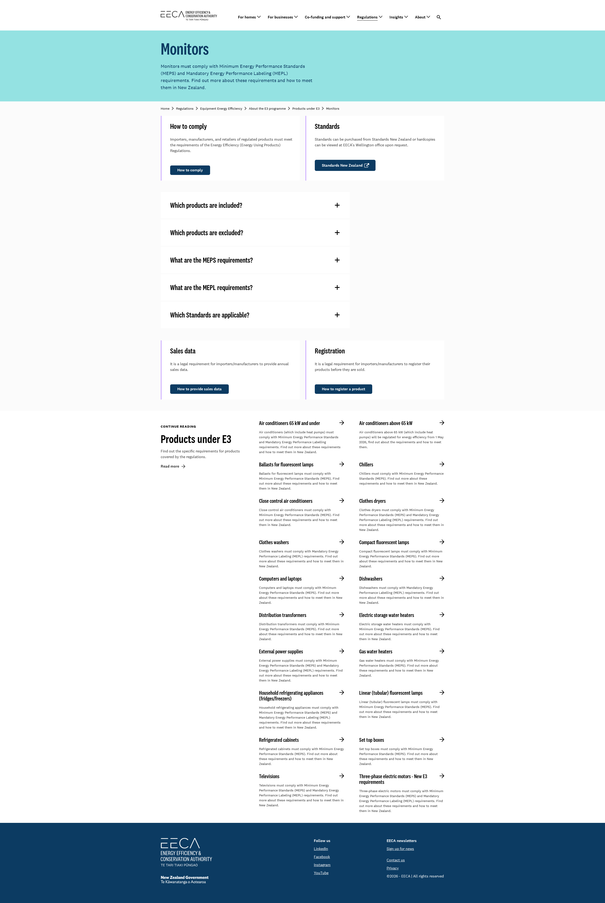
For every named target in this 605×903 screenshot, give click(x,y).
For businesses (280, 17)
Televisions (269, 776)
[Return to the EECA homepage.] (189, 15)
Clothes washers (274, 542)
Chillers (366, 464)
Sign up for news (400, 848)
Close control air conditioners (285, 501)
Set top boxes (371, 740)
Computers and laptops (280, 579)
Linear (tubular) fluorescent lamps (391, 693)
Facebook (322, 856)
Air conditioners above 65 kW (385, 423)
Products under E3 (196, 439)
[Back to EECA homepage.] (186, 852)
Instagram (322, 864)
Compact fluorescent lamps (384, 542)
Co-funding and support (325, 17)
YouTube (321, 872)
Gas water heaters (375, 651)
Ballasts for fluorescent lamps (286, 464)
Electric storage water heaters (386, 615)
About (420, 17)
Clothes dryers (372, 501)
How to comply (190, 170)
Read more (170, 466)
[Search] (439, 17)
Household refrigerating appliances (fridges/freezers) (291, 695)
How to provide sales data (199, 388)
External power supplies (281, 651)
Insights (396, 17)
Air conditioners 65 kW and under (289, 423)
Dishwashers (370, 579)
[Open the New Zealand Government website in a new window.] (186, 880)
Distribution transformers (282, 615)
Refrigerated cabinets (279, 740)
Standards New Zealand (342, 165)
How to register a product (343, 388)
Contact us (396, 860)
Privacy (393, 868)
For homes (247, 17)
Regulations (367, 17)
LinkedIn (321, 848)
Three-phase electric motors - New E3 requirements (393, 779)
